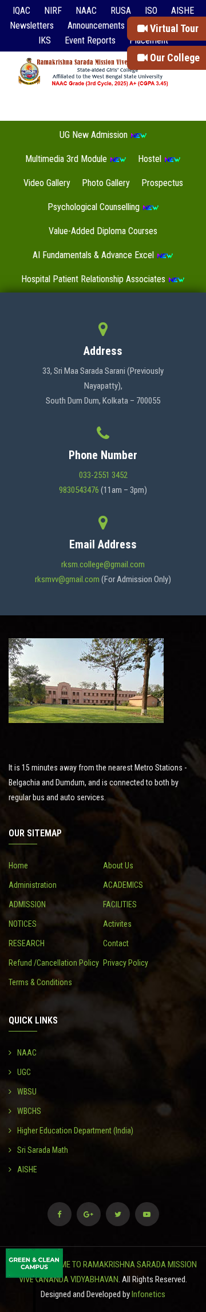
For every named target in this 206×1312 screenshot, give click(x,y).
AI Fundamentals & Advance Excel (94, 255)
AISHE (182, 10)
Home (18, 865)
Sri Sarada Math (42, 1150)
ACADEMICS (123, 885)
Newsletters (32, 25)
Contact (116, 943)
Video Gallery (46, 182)
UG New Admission (95, 134)
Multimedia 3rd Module (67, 158)
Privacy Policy (125, 962)
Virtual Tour (173, 28)
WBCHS (29, 1111)
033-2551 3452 (103, 475)
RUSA (120, 10)
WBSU (27, 1091)
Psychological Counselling (94, 206)
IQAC (21, 10)
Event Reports (90, 40)
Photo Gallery (106, 182)
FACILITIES (120, 904)
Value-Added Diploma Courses (103, 231)
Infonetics (148, 1294)
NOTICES (23, 923)
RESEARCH (27, 943)
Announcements (96, 25)
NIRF (53, 10)
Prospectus (162, 182)
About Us (118, 865)
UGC (24, 1072)
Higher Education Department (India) (75, 1130)
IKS (44, 40)
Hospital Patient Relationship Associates (94, 279)
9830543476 (79, 490)
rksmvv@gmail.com (67, 579)
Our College (174, 58)
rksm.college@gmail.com (103, 564)
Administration (33, 885)
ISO (151, 10)
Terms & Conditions (40, 982)
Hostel (151, 158)
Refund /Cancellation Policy (54, 962)
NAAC (86, 10)
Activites (117, 923)
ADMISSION (27, 904)
